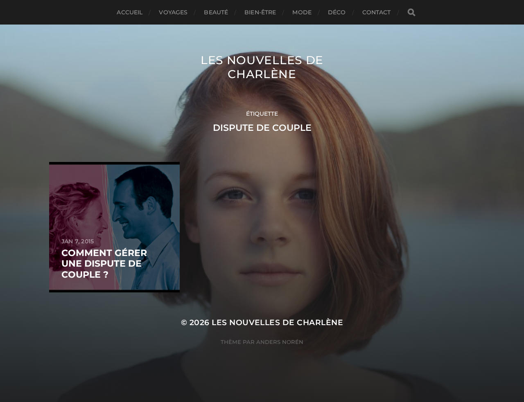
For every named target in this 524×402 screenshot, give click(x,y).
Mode (302, 12)
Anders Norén (279, 342)
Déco (337, 12)
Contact (376, 12)
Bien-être (260, 12)
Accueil (129, 12)
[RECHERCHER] (411, 12)
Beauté (216, 12)
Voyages (173, 12)
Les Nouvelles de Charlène (262, 67)
